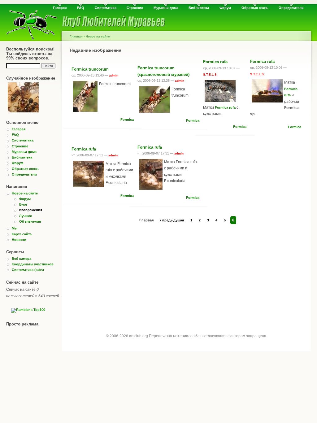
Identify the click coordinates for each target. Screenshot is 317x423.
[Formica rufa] (220, 92)
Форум (225, 8)
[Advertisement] (186, 272)
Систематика (105, 8)
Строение (135, 8)
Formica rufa (215, 61)
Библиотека (199, 8)
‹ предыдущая (172, 220)
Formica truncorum (90, 69)
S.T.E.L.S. (210, 74)
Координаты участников (33, 264)
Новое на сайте (25, 193)
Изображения (30, 210)
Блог (23, 204)
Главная (76, 36)
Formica (127, 119)
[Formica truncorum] (85, 97)
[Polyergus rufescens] (23, 98)
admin (113, 75)
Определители (291, 8)
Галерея (60, 8)
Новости (19, 240)
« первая (146, 220)
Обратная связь (254, 8)
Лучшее (25, 216)
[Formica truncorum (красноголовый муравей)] (154, 100)
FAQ (80, 8)
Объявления (30, 221)
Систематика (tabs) (28, 270)
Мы (14, 228)
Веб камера (21, 258)
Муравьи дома (166, 8)
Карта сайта (22, 234)
